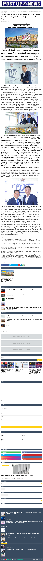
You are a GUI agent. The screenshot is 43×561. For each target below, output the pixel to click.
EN (7, 262)
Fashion (23, 438)
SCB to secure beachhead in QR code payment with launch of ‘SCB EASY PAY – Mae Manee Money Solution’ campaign (22, 546)
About (37, 559)
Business (2, 435)
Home (2, 434)
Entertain (2, 439)
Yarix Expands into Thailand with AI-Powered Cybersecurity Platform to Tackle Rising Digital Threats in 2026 (23, 518)
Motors (2, 436)
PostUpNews (3, 407)
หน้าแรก (2, 11)
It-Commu (23, 436)
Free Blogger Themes (19, 559)
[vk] (32, 457)
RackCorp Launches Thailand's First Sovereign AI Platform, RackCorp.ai (7, 370)
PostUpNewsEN (21, 8)
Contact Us (40, 559)
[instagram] (11, 457)
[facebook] (32, 452)
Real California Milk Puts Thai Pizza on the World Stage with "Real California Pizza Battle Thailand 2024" (23, 534)
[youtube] (32, 459)
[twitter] (11, 455)
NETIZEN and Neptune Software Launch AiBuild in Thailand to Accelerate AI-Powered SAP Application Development (24, 303)
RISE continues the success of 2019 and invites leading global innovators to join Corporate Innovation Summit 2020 (24, 320)
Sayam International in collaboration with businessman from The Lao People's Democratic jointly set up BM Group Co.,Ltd (7, 279)
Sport (22, 439)
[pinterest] (32, 455)
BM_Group (4, 262)
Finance (9, 262)
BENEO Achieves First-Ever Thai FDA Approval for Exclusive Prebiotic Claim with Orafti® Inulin (22, 528)
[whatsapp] (11, 452)
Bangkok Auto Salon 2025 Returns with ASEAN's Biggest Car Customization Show (20, 289)
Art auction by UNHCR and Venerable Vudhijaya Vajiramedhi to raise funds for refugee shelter (22, 294)
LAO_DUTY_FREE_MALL (14, 262)
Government (3, 440)
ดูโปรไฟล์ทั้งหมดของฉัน (4, 408)
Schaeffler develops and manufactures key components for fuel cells (17, 475)
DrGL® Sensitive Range (10, 298)
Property (23, 435)
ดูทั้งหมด (39, 360)
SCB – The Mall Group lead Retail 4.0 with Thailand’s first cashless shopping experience (21, 549)
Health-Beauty (3, 438)
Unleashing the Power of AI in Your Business (20, 370)
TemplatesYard (9, 559)
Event (23, 440)
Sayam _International (7, 11)
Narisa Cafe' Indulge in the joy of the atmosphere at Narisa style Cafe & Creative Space (21, 537)
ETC (1, 442)
